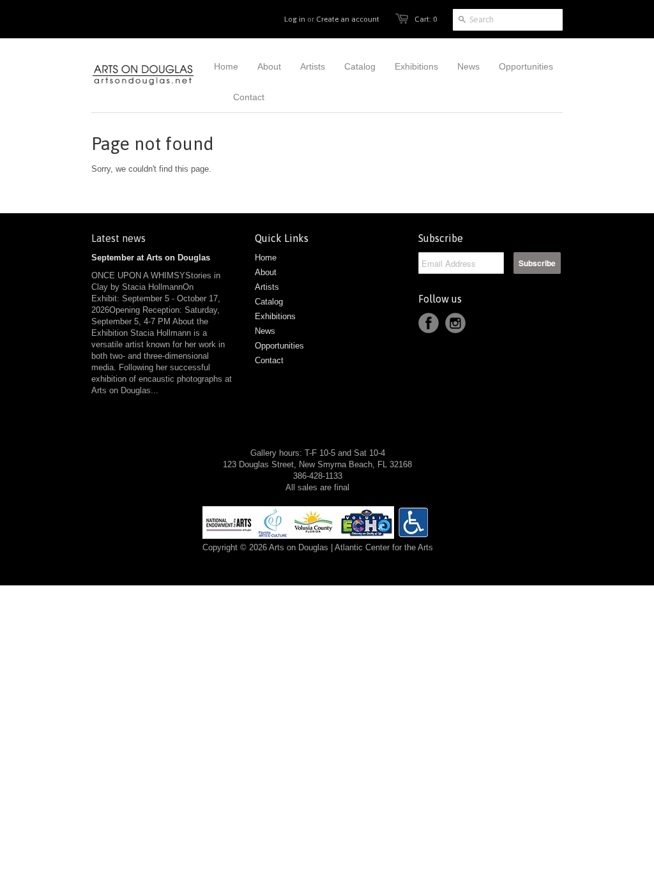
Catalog (269, 301)
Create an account (347, 19)
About (266, 272)
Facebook (428, 323)
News (265, 331)
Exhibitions (275, 316)
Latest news (118, 238)
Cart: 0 (425, 19)
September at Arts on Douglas (150, 257)
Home (266, 257)
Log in (294, 19)
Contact (269, 360)
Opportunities (279, 345)
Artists (267, 287)
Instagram (455, 323)
